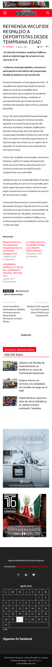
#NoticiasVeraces (22, 291)
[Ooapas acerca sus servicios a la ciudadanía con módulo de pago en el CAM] (10, 384)
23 (45, 614)
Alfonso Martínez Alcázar (13, 294)
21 (32, 614)
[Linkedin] (26, 575)
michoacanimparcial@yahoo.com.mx (32, 566)
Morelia (6, 369)
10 (6, 608)
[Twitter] (34, 575)
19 (20, 614)
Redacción (10, 47)
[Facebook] (18, 575)
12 (20, 608)
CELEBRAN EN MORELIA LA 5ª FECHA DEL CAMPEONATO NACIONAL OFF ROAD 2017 (13, 270)
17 (6, 614)
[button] (48, 13)
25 (13, 619)
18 (13, 614)
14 (32, 608)
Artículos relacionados (19, 349)
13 (26, 608)
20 (26, 614)
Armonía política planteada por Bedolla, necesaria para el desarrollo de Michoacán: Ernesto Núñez (14, 314)
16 (45, 608)
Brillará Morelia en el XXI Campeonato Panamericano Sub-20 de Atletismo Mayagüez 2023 (12, 248)
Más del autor (14, 354)
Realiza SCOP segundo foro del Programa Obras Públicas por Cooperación (38, 311)
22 (39, 614)
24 (6, 619)
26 (20, 619)
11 (13, 608)
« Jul (5, 629)
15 (39, 608)
